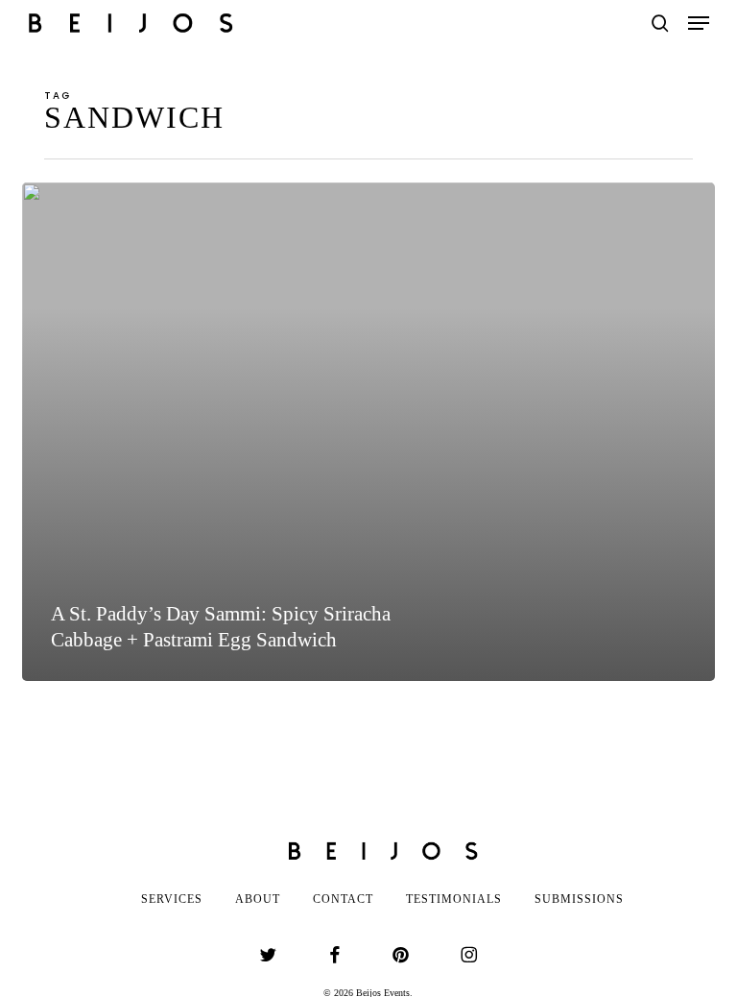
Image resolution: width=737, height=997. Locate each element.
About (257, 899)
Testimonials (454, 899)
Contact (343, 899)
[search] (660, 23)
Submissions (579, 899)
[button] (698, 23)
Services (171, 899)
